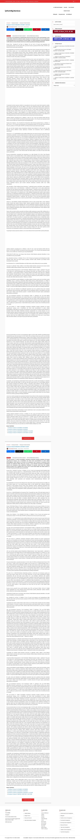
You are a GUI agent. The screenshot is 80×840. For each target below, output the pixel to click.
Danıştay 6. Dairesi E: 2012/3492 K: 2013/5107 (18, 429)
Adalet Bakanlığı (44, 818)
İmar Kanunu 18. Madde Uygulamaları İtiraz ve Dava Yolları (12, 819)
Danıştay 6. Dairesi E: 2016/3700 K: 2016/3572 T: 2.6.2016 (20, 431)
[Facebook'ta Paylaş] (11, 29)
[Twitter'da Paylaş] (19, 29)
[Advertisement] (36, 10)
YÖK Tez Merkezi (44, 828)
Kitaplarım (7, 814)
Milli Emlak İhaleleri (9, 1)
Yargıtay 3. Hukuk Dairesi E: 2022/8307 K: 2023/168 (64, 77)
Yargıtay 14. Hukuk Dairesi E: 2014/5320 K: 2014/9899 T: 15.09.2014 (61, 57)
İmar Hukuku (18, 1)
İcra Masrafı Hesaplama (65, 820)
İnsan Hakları (43, 824)
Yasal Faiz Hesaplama (64, 831)
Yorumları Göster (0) (27, 438)
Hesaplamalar (31, 1)
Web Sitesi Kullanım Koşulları (30, 820)
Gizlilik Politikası (27, 813)
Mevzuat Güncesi (28, 818)
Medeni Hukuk (22, 1)
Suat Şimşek (11, 26)
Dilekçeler (26, 1)
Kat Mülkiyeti (36, 1)
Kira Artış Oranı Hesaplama (65, 822)
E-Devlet (42, 817)
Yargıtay (42, 814)
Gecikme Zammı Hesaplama (66, 818)
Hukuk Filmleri (44, 827)
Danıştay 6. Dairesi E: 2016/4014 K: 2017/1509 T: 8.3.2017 (20, 432)
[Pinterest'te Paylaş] (37, 29)
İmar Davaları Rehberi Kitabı (10, 816)
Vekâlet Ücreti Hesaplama (65, 829)
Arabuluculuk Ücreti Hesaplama (66, 813)
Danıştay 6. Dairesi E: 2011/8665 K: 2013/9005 (18, 427)
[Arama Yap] (73, 1)
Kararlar (14, 1)
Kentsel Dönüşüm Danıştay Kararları (33, 457)
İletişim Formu (27, 815)
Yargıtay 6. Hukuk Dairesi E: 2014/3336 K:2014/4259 (64, 46)
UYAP (42, 820)
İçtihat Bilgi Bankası (12, 11)
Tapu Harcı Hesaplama (65, 827)
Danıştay (42, 815)
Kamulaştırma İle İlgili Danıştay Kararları (19, 457)
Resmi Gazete (43, 821)
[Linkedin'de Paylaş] (45, 29)
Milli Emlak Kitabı (8, 822)
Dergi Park (43, 825)
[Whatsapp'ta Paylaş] (28, 29)
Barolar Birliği (43, 823)
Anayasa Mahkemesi (44, 812)
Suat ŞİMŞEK (7, 812)
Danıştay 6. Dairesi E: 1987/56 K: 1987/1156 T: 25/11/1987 (20, 794)
